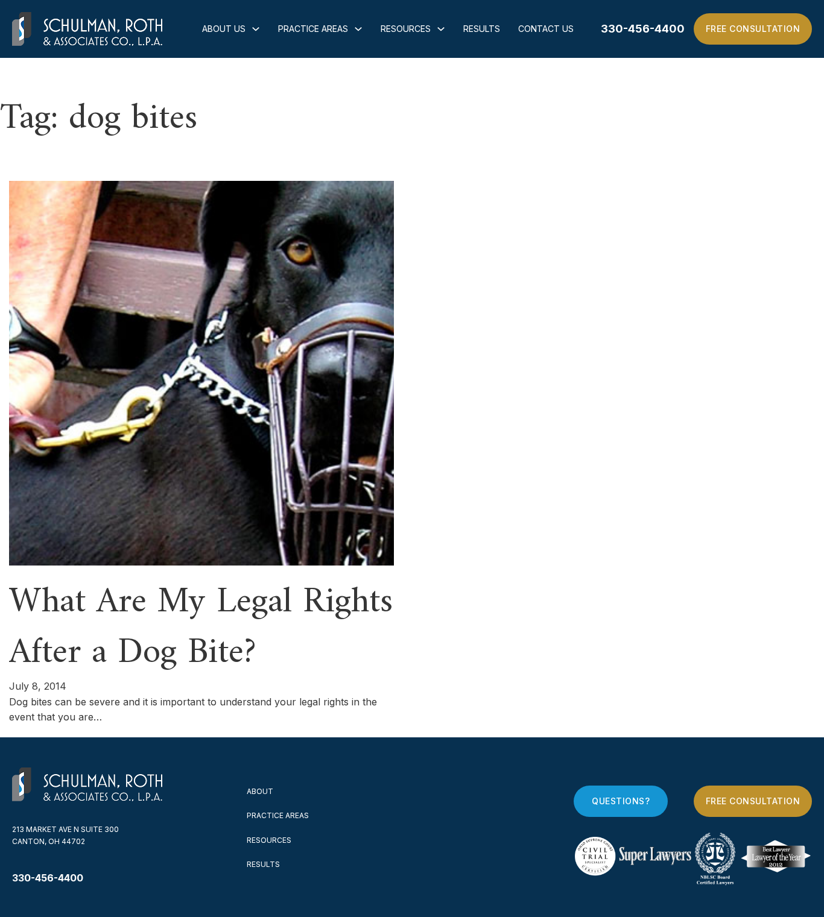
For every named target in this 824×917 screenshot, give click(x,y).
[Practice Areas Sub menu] (358, 29)
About (260, 791)
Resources (406, 29)
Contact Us (546, 29)
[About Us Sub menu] (256, 29)
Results (481, 29)
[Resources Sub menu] (441, 29)
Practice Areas (313, 29)
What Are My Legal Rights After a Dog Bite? (201, 628)
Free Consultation (753, 29)
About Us (224, 29)
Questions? (621, 801)
